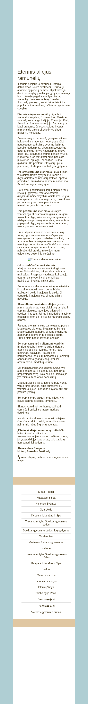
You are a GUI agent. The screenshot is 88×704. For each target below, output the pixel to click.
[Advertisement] (44, 29)
